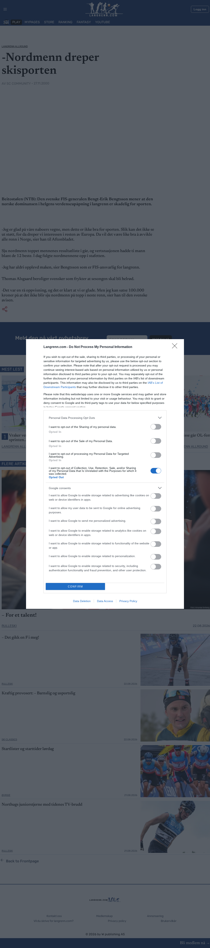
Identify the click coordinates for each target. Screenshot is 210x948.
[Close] (176, 347)
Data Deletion (82, 601)
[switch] (156, 427)
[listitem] (105, 418)
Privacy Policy (128, 601)
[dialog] (105, 474)
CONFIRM (75, 586)
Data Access (105, 601)
